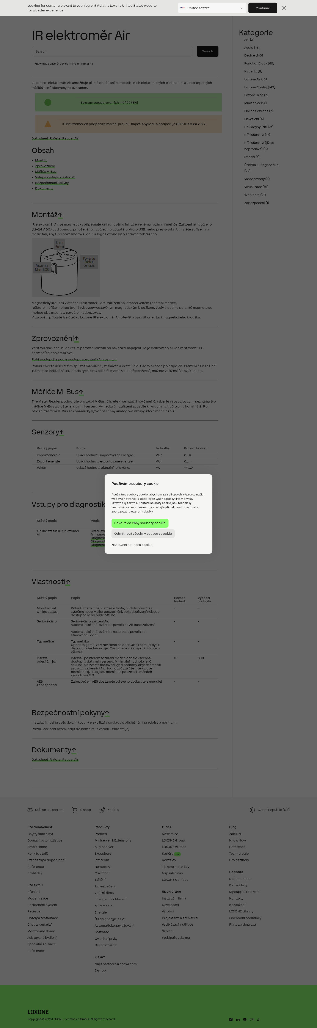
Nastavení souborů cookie (131, 545)
